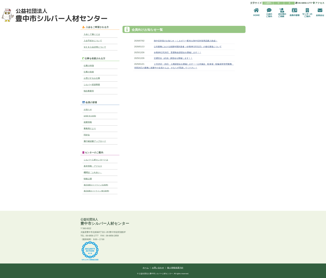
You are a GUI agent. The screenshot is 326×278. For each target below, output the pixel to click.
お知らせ (88, 109)
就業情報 (88, 122)
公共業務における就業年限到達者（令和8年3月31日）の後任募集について (188, 47)
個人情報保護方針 (175, 268)
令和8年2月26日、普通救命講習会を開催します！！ (177, 52)
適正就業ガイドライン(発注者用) (96, 191)
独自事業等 (89, 91)
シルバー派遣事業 (92, 85)
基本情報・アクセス (93, 166)
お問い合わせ (158, 268)
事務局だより (90, 128)
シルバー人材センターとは (96, 160)
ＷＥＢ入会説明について (95, 47)
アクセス (319, 3)
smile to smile (90, 116)
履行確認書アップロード (95, 141)
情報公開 (88, 179)
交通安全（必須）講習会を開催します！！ (173, 58)
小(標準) (267, 3)
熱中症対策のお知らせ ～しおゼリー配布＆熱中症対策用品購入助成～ (186, 41)
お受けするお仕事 (92, 78)
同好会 (87, 135)
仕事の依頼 (89, 72)
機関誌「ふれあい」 (93, 172)
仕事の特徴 (89, 66)
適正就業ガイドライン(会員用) (96, 185)
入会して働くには (92, 34)
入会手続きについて (93, 41)
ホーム (146, 268)
